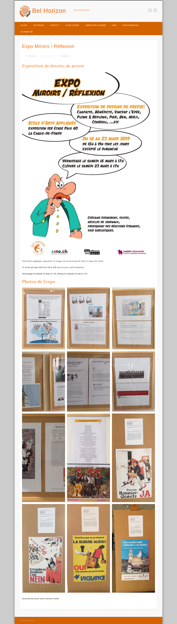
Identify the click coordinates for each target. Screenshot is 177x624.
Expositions (65, 56)
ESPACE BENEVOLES (131, 25)
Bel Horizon (49, 10)
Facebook (150, 10)
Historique (38, 25)
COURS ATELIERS (72, 25)
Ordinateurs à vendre (95, 25)
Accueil (23, 25)
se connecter (26, 32)
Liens (114, 25)
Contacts (54, 25)
